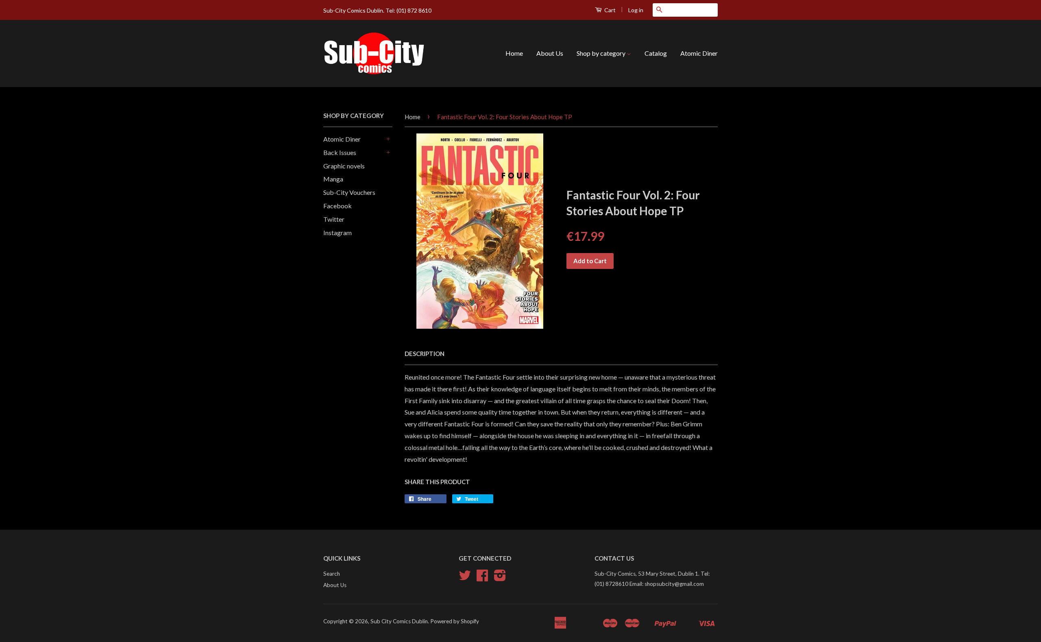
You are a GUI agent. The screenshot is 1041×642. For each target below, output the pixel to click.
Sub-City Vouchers (349, 192)
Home (514, 53)
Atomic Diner (699, 53)
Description (424, 353)
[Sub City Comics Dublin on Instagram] (500, 578)
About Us (549, 53)
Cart (609, 10)
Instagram (337, 232)
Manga (333, 179)
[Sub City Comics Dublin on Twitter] (465, 578)
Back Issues (339, 152)
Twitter (333, 219)
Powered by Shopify (454, 621)
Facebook (337, 206)
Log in (635, 10)
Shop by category (602, 53)
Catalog (656, 53)
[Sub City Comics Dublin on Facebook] (482, 578)
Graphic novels (344, 166)
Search (331, 573)
